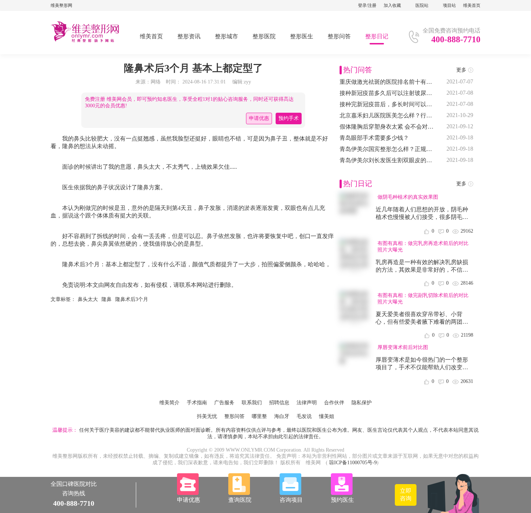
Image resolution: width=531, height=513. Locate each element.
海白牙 (281, 416)
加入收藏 (392, 5)
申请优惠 (259, 118)
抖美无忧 (207, 416)
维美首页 (471, 5)
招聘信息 (279, 402)
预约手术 (289, 118)
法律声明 (307, 402)
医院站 (421, 5)
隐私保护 (361, 402)
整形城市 (226, 36)
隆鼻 (107, 299)
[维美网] (85, 41)
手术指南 (197, 402)
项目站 (449, 5)
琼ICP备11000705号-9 (353, 462)
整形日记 (376, 36)
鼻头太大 (88, 299)
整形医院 (264, 36)
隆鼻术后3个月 (131, 299)
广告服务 (224, 402)
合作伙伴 (334, 402)
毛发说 (304, 416)
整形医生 (301, 36)
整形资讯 (188, 36)
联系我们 (252, 402)
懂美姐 (326, 416)
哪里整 (259, 416)
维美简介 (169, 402)
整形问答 (339, 36)
